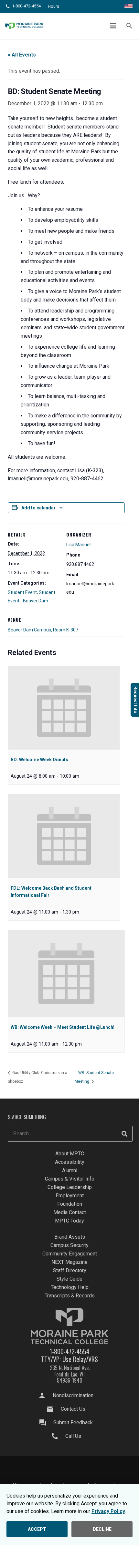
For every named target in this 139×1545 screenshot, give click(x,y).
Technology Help (70, 1287)
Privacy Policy (108, 1511)
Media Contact (69, 1212)
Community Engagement (69, 1254)
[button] (113, 26)
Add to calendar (38, 507)
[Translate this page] (128, 6)
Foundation (69, 1204)
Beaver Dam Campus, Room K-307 (43, 629)
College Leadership (70, 1187)
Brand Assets (69, 1237)
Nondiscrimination (73, 1395)
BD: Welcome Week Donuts (39, 759)
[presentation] (64, 708)
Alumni (69, 1170)
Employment (70, 1195)
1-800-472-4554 (69, 1351)
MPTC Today (69, 1221)
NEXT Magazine (69, 1262)
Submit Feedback (73, 1422)
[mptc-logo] (24, 26)
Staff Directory (69, 1270)
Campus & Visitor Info (69, 1179)
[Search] (124, 1133)
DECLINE (102, 1529)
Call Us (73, 1436)
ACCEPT (37, 1529)
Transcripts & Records (70, 1296)
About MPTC (69, 1154)
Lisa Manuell (78, 544)
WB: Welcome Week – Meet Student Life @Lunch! (62, 1027)
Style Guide (69, 1279)
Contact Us (73, 1409)
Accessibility (69, 1162)
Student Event (22, 592)
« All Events (22, 55)
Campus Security (69, 1245)
